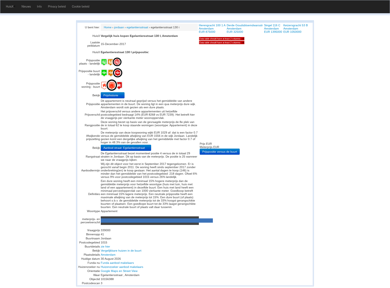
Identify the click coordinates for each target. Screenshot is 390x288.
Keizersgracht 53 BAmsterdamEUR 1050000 (295, 28)
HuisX (9, 6)
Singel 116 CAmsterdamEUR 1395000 (273, 28)
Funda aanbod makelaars (117, 262)
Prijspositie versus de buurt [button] (219, 151)
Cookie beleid (80, 6)
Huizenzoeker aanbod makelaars (122, 266)
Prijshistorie (111, 95)
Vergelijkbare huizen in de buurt (121, 250)
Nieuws (26, 6)
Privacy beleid (57, 6)
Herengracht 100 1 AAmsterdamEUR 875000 (212, 28)
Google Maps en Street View (119, 271)
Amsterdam (108, 254)
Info (39, 6)
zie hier (105, 246)
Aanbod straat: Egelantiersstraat (124, 147)
